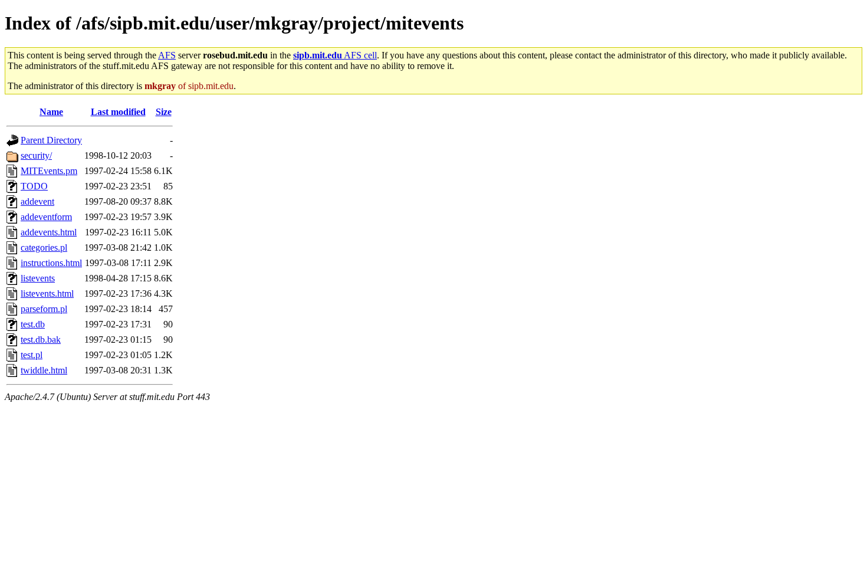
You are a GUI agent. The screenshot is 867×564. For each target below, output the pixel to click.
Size (164, 112)
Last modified (118, 112)
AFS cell (335, 55)
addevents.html (49, 232)
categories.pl (44, 247)
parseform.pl (44, 309)
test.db (33, 324)
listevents (38, 278)
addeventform (46, 217)
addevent (37, 201)
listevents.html (47, 293)
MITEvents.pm (49, 171)
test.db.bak (41, 340)
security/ (36, 155)
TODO (34, 186)
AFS (167, 55)
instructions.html (51, 263)
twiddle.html (44, 370)
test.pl (31, 355)
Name (51, 112)
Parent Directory (51, 140)
